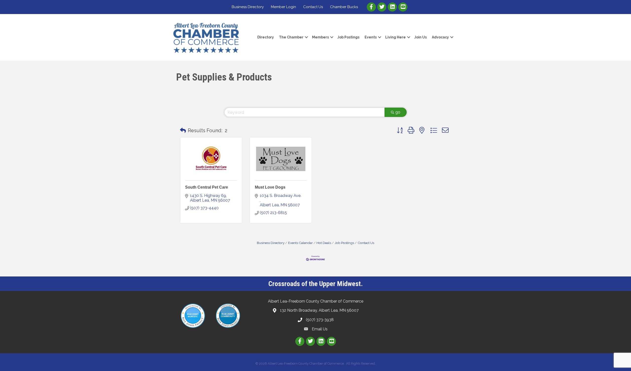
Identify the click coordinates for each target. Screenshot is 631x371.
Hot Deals (323, 243)
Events (371, 37)
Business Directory (248, 7)
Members (320, 37)
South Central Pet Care (206, 187)
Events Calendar (300, 243)
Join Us (420, 37)
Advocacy (440, 37)
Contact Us (313, 7)
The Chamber (291, 37)
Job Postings (348, 37)
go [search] (397, 112)
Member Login (283, 7)
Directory (265, 37)
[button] (183, 130)
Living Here (395, 37)
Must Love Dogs (270, 187)
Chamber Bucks (344, 7)
